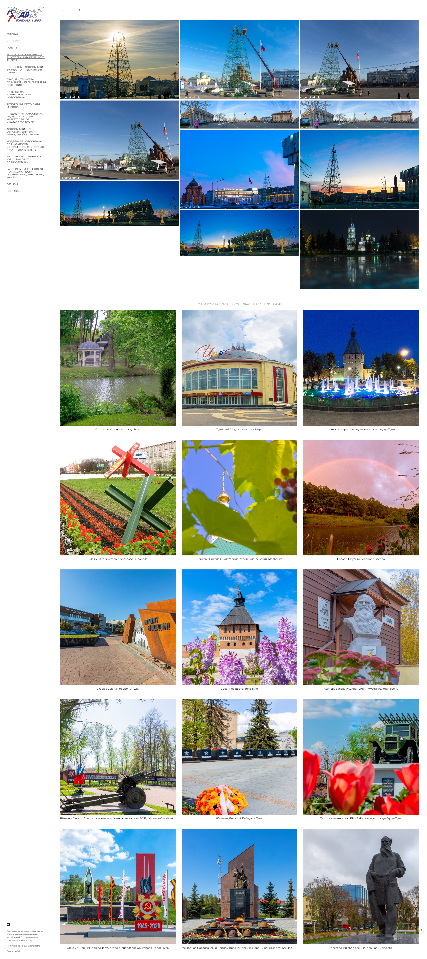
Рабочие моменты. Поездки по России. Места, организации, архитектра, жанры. (27, 173)
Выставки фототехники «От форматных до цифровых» (24, 159)
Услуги (12, 47)
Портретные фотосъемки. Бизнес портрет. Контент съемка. (25, 70)
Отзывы (12, 184)
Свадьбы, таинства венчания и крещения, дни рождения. (26, 82)
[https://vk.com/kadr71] (8, 924)
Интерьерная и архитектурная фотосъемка (19, 94)
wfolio (18, 951)
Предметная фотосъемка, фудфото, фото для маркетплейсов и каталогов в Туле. (25, 118)
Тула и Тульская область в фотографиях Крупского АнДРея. (26, 57)
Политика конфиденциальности (24, 945)
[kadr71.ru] (25, 15)
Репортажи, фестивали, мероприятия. (23, 106)
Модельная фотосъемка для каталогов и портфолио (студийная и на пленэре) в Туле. (25, 145)
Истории (13, 41)
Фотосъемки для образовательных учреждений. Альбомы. (23, 132)
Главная (12, 34)
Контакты (14, 191)
